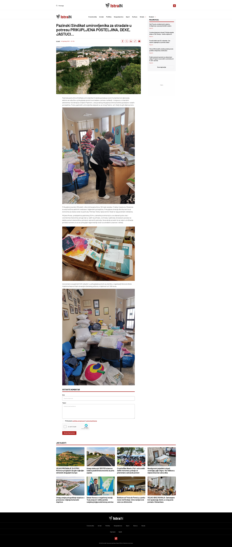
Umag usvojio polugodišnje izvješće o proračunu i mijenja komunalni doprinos (70, 500)
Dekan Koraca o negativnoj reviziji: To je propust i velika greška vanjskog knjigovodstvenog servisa (100, 500)
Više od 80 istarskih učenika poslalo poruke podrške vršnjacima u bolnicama (161, 49)
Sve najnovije (161, 67)
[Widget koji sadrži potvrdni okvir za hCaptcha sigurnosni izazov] (76, 426)
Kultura (134, 17)
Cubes (131, 543)
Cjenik (120, 532)
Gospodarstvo (118, 17)
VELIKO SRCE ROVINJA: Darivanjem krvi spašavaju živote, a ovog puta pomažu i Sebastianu (161, 500)
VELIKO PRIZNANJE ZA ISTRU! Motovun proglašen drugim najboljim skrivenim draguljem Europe (70, 470)
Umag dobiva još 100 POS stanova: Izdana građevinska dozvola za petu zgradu (100, 470)
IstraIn (101, 17)
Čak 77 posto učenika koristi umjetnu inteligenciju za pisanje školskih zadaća (160, 25)
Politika (108, 17)
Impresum (113, 532)
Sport (128, 17)
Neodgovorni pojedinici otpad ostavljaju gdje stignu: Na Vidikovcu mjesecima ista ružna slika (161, 470)
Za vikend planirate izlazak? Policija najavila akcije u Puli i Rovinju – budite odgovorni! (161, 33)
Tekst (64, 403)
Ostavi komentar (69, 433)
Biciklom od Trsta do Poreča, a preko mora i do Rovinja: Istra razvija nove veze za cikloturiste (131, 500)
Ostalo (142, 17)
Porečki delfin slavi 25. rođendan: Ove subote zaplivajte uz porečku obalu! (159, 41)
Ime (63, 395)
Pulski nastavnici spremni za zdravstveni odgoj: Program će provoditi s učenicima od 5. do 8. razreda (161, 58)
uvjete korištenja (91, 421)
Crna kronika (92, 17)
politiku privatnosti (78, 421)
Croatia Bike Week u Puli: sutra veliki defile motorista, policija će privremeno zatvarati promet (131, 470)
